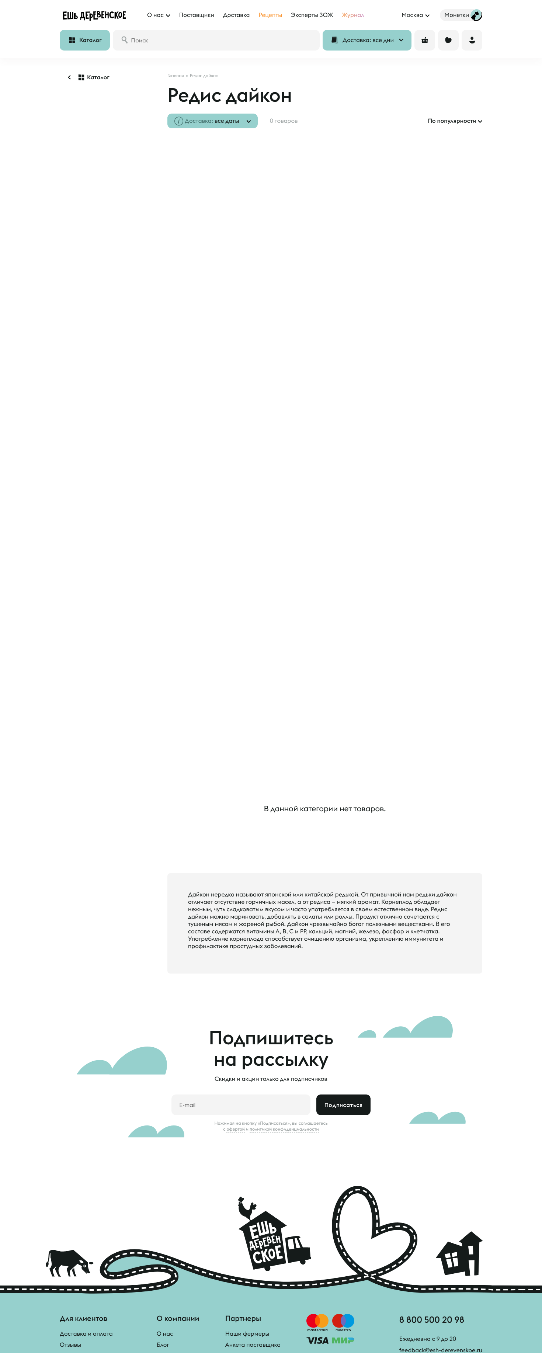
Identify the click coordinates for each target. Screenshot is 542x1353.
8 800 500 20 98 (431, 1319)
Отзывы (70, 1345)
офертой (235, 1129)
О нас (165, 1334)
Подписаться (343, 1105)
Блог (163, 1345)
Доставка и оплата (86, 1334)
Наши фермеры (247, 1334)
